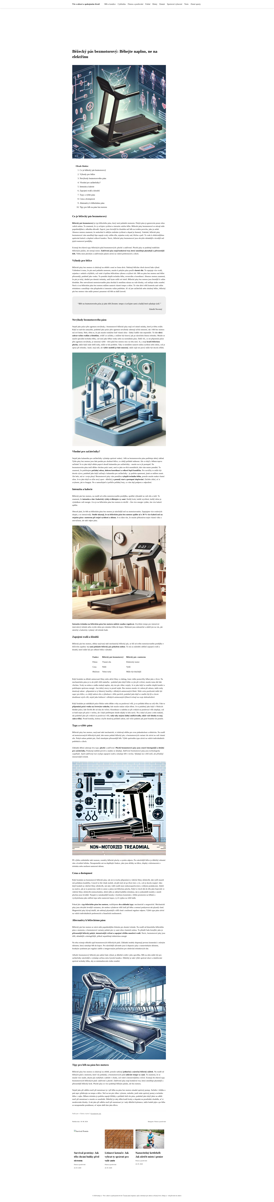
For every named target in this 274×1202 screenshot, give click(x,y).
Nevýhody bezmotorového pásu (93, 178)
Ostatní (162, 4)
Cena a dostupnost (87, 199)
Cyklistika (122, 4)
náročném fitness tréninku (146, 335)
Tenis (186, 4)
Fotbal (147, 4)
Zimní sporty (196, 4)
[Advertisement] (137, 24)
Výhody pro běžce (87, 174)
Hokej (154, 4)
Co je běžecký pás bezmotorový (93, 170)
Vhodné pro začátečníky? (90, 182)
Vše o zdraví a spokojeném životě (86, 4)
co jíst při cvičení (138, 682)
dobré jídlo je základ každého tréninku (119, 892)
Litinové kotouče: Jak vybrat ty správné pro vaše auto (117, 1156)
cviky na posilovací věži (123, 703)
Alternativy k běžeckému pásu (92, 203)
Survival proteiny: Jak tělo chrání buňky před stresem (86, 1156)
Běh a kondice (110, 4)
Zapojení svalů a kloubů (90, 191)
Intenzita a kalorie (87, 186)
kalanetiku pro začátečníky (119, 464)
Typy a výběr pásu (87, 195)
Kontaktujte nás (96, 1113)
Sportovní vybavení (174, 4)
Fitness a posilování (135, 4)
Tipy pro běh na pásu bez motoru (93, 207)
